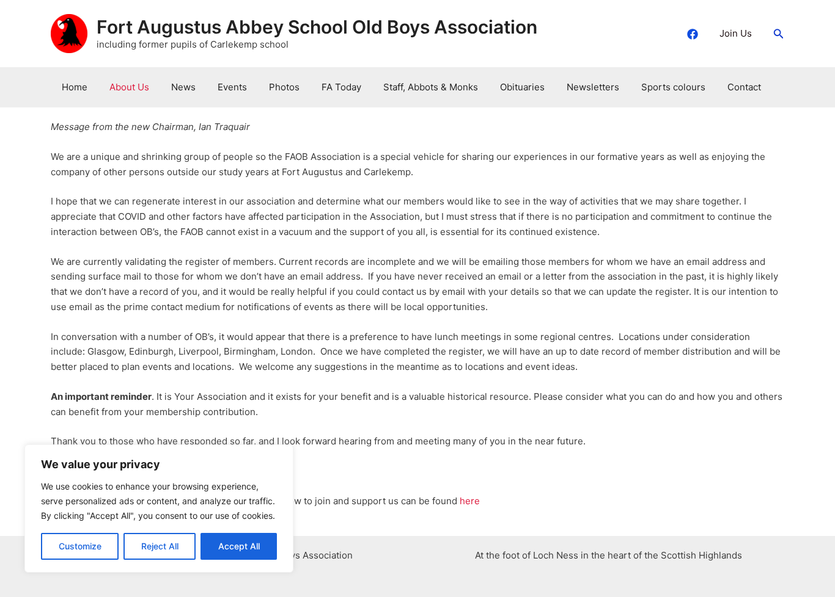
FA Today (341, 87)
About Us (129, 87)
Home (74, 87)
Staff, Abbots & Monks (430, 87)
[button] (778, 34)
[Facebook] (692, 34)
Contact (744, 87)
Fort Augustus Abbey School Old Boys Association (317, 27)
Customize (80, 546)
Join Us (735, 33)
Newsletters (593, 87)
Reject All (159, 546)
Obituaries (522, 87)
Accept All (239, 546)
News (183, 87)
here (471, 501)
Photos (284, 87)
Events (232, 87)
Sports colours (673, 87)
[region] (158, 508)
